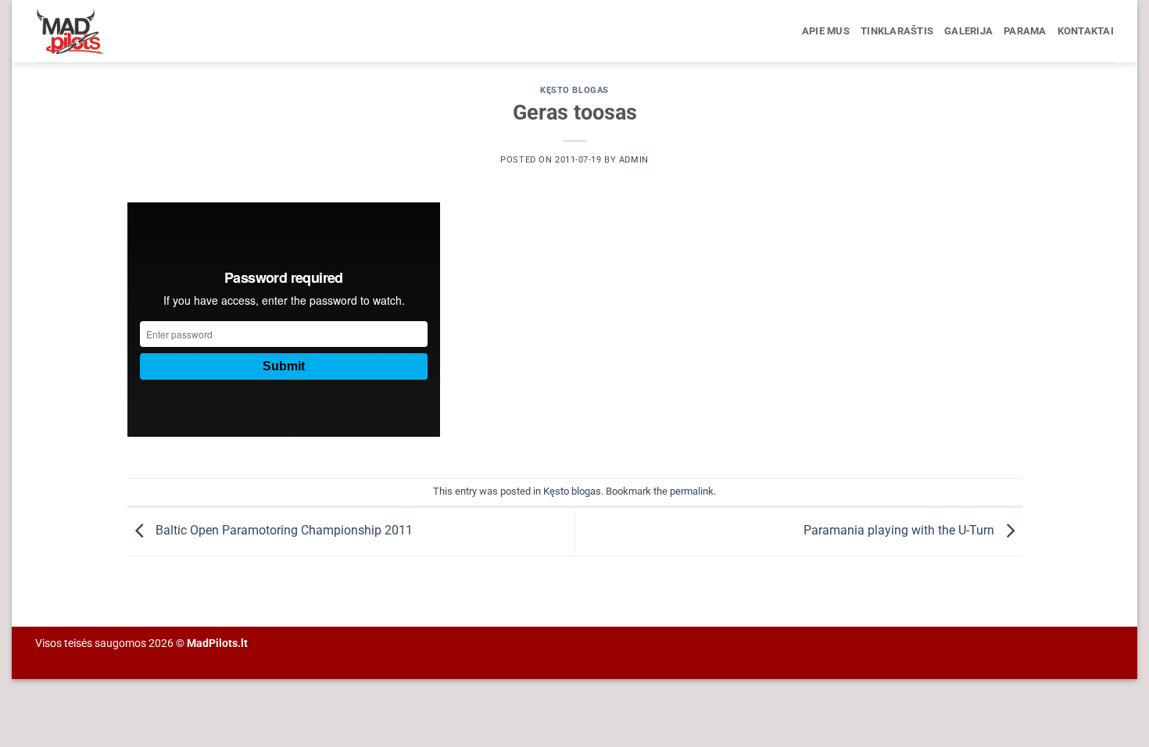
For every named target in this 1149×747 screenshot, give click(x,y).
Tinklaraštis (897, 31)
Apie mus (826, 31)
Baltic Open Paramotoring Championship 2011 (282, 531)
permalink (692, 491)
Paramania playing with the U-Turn (900, 531)
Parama (1025, 31)
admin (634, 160)
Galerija (968, 31)
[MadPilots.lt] (113, 31)
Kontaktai (1086, 31)
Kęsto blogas (574, 90)
